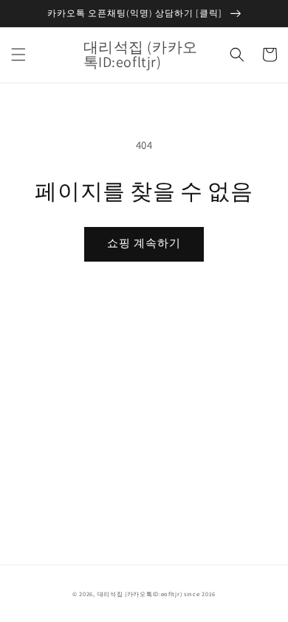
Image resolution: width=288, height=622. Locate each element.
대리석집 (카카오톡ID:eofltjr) (139, 594)
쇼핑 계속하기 (144, 243)
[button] (18, 54)
